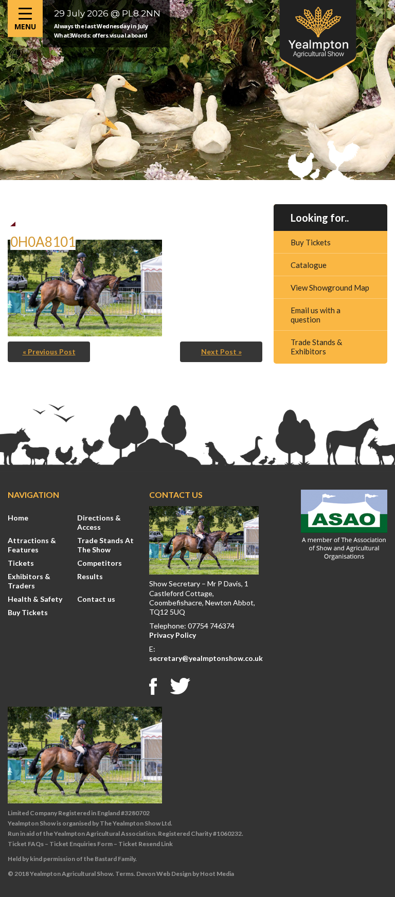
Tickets (21, 563)
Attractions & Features (32, 545)
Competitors (99, 563)
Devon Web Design (163, 873)
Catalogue (309, 265)
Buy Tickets (311, 242)
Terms (124, 873)
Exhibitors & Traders (29, 581)
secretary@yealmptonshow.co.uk (206, 658)
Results (90, 576)
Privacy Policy (172, 635)
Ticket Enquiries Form (81, 844)
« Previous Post (49, 351)
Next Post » (221, 351)
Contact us (96, 599)
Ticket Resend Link (145, 844)
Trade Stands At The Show (105, 545)
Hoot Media (217, 873)
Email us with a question (315, 315)
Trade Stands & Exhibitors (316, 346)
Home (18, 517)
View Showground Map (330, 287)
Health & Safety (35, 599)
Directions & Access (99, 522)
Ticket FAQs (26, 844)
